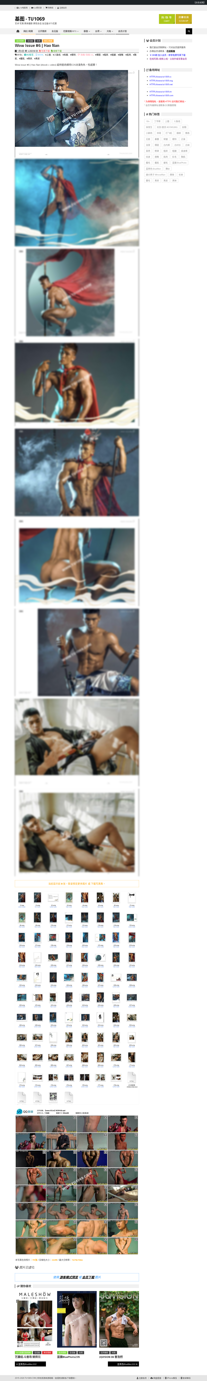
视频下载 (57, 50)
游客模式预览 (69, 1277)
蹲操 (172, 174)
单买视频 (47, 1352)
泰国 (86, 31)
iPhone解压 (172, 1377)
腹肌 (157, 162)
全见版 (55, 31)
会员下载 (88, 1277)
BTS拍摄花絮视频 (23, 1352)
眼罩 (157, 150)
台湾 (97, 31)
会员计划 (122, 31)
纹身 (148, 156)
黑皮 (166, 180)
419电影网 (23, 7)
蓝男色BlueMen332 (27, 1364)
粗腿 (174, 150)
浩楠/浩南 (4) (86, 54)
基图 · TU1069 (30, 18)
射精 (184, 127)
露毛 (148, 180)
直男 (148, 150)
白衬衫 (177, 145)
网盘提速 (157, 1377)
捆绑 (179, 133)
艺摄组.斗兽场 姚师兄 (28, 1357)
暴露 (157, 139)
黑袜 (174, 180)
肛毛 (174, 156)
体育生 (149, 127)
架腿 (166, 139)
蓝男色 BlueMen (153, 168)
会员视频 (20, 40)
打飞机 (169, 133)
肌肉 (166, 156)
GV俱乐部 (37, 7)
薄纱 (167, 168)
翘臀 (157, 156)
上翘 (167, 121)
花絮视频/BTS (69, 31)
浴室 (148, 145)
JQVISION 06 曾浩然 (111, 1357)
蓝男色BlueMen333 (126, 1364)
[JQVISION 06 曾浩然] (119, 1320)
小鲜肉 (149, 133)
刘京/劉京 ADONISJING (167, 127)
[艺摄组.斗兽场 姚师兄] (35, 1320)
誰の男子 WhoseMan (155, 174)
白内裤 (167, 145)
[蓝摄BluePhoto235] (77, 1320)
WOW (40, 54)
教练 (187, 133)
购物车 (50, 7)
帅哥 (159, 133)
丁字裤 (157, 121)
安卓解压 (186, 1377)
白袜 (187, 145)
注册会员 (63, 7)
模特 (174, 139)
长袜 (181, 174)
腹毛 (148, 162)
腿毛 (166, 162)
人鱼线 (177, 121)
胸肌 (183, 156)
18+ (148, 121)
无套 (148, 139)
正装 (183, 139)
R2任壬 (30, 54)
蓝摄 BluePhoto (179, 162)
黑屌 (157, 180)
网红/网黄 (28, 31)
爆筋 (157, 145)
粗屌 (166, 150)
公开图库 (42, 31)
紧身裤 (184, 150)
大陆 (109, 31)
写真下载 (45, 50)
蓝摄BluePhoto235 (68, 1357)
